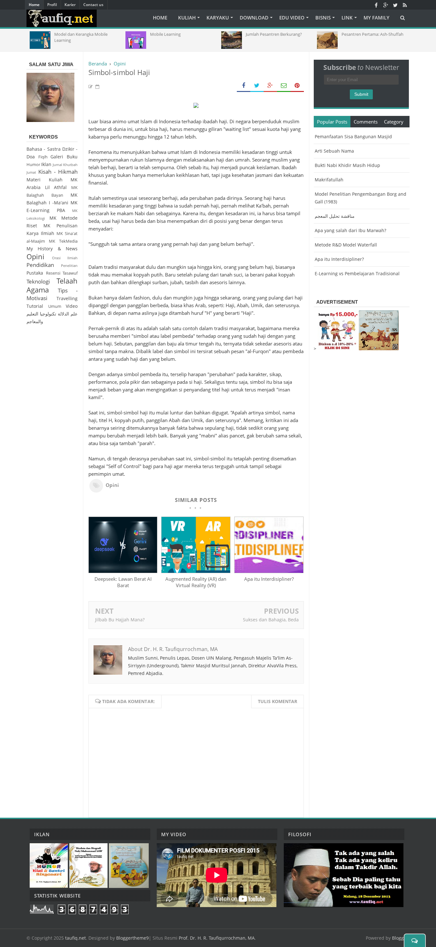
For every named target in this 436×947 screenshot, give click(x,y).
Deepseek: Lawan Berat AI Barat (123, 582)
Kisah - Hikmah (58, 171)
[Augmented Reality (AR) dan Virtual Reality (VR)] (195, 571)
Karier (70, 4)
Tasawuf (70, 273)
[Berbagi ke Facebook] (243, 86)
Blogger (400, 938)
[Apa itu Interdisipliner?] (268, 571)
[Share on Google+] (270, 86)
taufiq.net (75, 938)
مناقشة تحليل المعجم (335, 216)
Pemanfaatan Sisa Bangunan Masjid (353, 136)
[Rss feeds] (405, 5)
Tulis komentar (277, 701)
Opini (112, 485)
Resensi (53, 273)
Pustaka (34, 273)
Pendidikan (40, 265)
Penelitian (69, 265)
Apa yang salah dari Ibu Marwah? (350, 230)
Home (34, 4)
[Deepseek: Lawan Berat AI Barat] (122, 571)
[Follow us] (395, 5)
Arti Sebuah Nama (334, 151)
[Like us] (376, 5)
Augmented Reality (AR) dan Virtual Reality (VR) (195, 582)
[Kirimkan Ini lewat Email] (283, 86)
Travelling (67, 298)
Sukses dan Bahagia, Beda (271, 620)
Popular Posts (332, 121)
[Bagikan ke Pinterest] (297, 86)
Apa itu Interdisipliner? (269, 579)
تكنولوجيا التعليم (41, 314)
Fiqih (43, 157)
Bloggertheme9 (132, 938)
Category (393, 121)
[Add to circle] (385, 5)
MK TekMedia (63, 241)
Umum (54, 306)
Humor (33, 164)
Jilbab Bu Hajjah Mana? (120, 620)
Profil (52, 4)
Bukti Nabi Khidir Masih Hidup (347, 165)
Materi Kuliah (44, 180)
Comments (366, 121)
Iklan (46, 164)
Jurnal (57, 164)
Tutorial (34, 306)
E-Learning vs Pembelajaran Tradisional (357, 273)
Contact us (93, 4)
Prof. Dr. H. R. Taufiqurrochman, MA (217, 938)
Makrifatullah (329, 180)
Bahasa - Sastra (43, 149)
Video (72, 306)
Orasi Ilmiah (65, 257)
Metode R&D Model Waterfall (346, 245)
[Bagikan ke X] (257, 86)
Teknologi (38, 281)
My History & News (52, 249)
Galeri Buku (64, 157)
